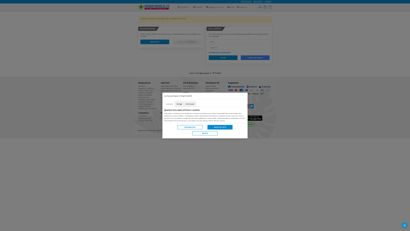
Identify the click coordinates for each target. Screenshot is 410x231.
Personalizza (190, 127)
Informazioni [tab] (190, 104)
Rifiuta (205, 133)
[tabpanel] (205, 115)
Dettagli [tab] (179, 104)
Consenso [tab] (169, 104)
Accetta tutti (220, 127)
